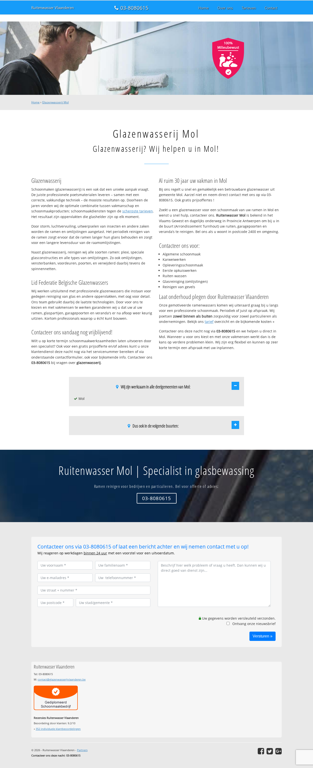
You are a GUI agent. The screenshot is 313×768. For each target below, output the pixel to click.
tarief (209, 321)
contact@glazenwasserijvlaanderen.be (62, 679)
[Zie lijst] (235, 386)
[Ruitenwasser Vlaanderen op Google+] (278, 751)
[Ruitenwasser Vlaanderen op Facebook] (261, 751)
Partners (82, 750)
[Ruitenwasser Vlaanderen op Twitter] (270, 751)
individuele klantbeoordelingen (58, 729)
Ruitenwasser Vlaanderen (52, 7)
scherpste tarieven (137, 211)
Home (35, 102)
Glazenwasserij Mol (55, 102)
